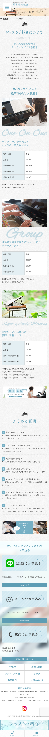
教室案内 (12, 680)
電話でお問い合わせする (24, 659)
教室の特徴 (36, 667)
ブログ (37, 673)
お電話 (12, 735)
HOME (5, 19)
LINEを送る (24, 585)
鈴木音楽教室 (24, 688)
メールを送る (24, 620)
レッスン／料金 (12, 673)
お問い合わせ (36, 680)
